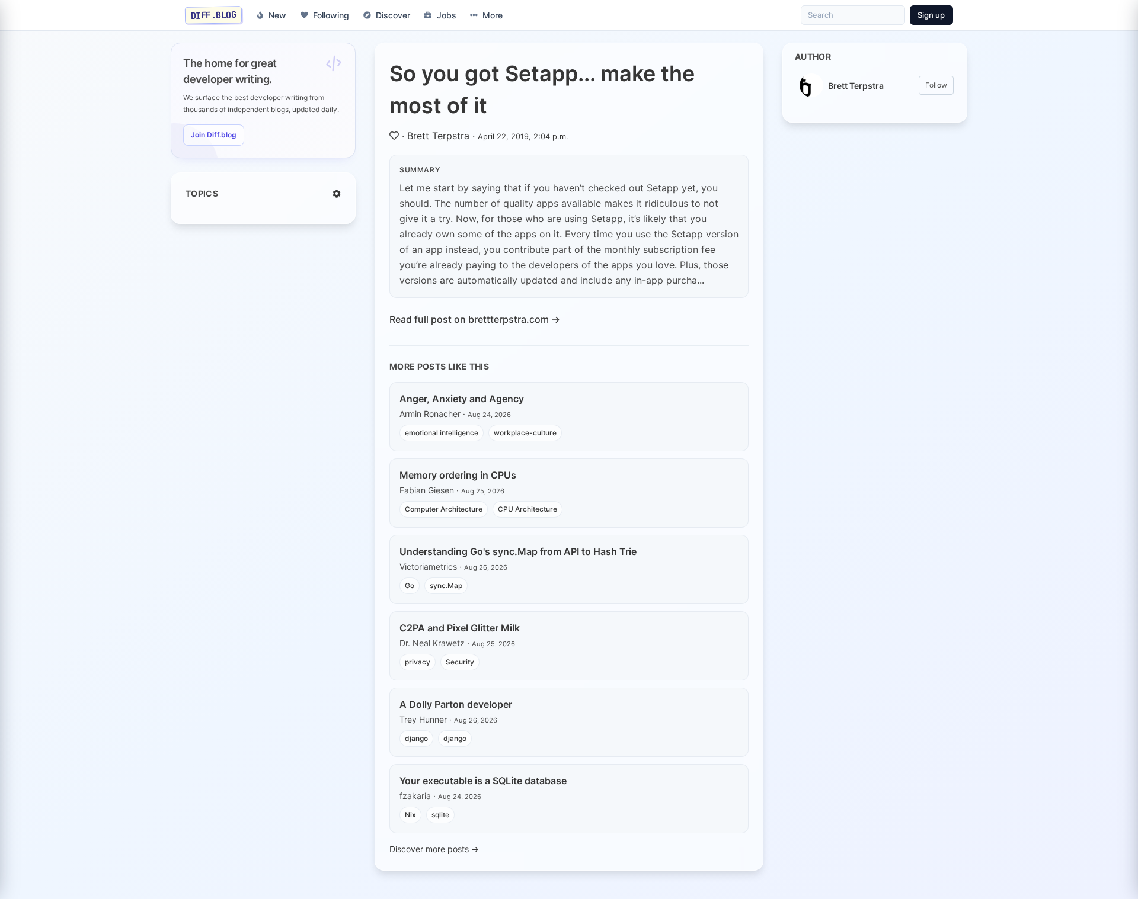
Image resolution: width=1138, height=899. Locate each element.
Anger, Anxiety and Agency (461, 398)
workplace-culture (525, 432)
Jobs (446, 15)
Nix (410, 814)
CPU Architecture (527, 509)
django (416, 738)
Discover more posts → (434, 849)
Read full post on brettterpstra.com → (474, 319)
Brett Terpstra (438, 136)
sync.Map (446, 585)
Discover (393, 15)
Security (460, 661)
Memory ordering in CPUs (457, 475)
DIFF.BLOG (213, 14)
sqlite (440, 814)
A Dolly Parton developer (455, 704)
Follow (936, 85)
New (277, 15)
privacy (417, 661)
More (492, 15)
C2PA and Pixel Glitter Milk (459, 628)
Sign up (931, 15)
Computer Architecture (443, 509)
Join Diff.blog (213, 134)
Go (409, 585)
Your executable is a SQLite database (483, 780)
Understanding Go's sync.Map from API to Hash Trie (518, 551)
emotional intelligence (441, 432)
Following (331, 15)
